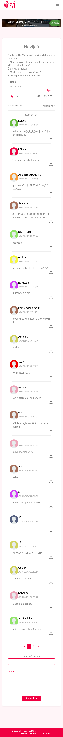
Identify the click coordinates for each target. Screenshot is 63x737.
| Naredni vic (48, 106)
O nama (33, 733)
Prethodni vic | (16, 105)
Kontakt (24, 733)
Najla (13, 81)
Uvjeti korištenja (44, 733)
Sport (50, 90)
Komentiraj (31, 698)
